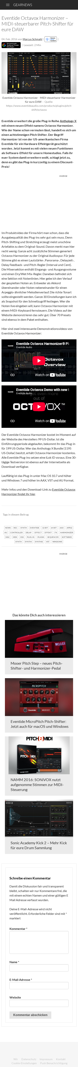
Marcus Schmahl (32, 39)
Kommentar (18, 928)
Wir (15, 1059)
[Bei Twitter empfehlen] (68, 514)
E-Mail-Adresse (20, 979)
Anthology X (68, 121)
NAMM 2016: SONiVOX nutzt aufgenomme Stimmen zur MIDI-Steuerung (37, 784)
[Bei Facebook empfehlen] (54, 514)
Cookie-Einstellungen (24, 1063)
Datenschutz (28, 1059)
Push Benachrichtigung (53, 1063)
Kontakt (61, 1059)
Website (15, 997)
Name (14, 962)
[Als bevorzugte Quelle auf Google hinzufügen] (11, 45)
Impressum (46, 1059)
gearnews (22, 5)
